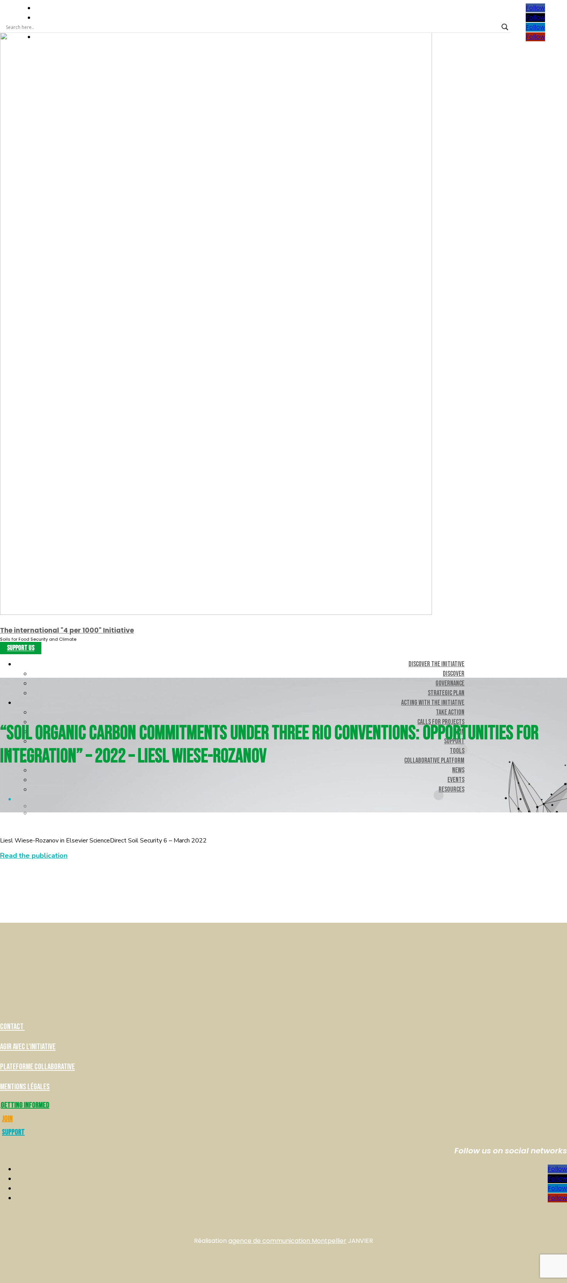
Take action (450, 712)
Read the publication (34, 855)
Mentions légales (25, 1087)
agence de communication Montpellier (287, 1240)
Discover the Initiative (436, 664)
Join (7, 1118)
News (458, 770)
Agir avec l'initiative (28, 1047)
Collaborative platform (434, 760)
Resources (451, 789)
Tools (457, 751)
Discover (453, 674)
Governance (449, 683)
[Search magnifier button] (505, 27)
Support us (20, 648)
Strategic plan (446, 693)
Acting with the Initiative (432, 703)
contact (12, 1026)
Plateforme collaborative (37, 1067)
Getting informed (25, 1105)
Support (13, 1132)
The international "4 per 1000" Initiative (67, 630)
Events (455, 780)
